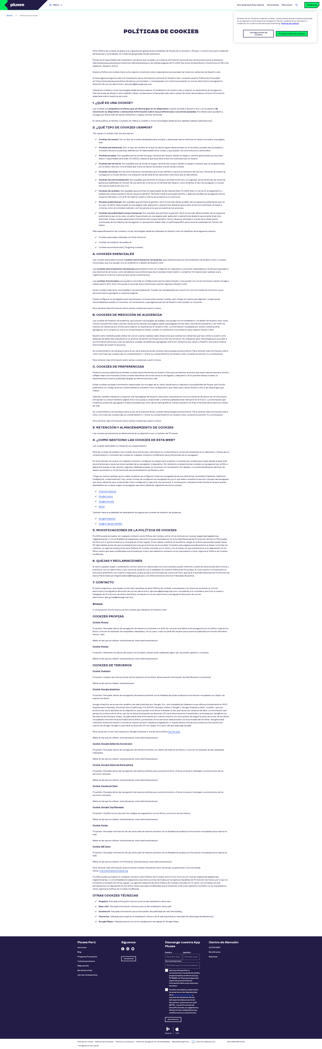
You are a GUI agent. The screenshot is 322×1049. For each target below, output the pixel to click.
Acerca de (81, 947)
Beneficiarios (214, 952)
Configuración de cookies (88, 1046)
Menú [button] (56, 5)
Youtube (132, 948)
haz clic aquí (174, 732)
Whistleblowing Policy (180, 1042)
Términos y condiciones (124, 1042)
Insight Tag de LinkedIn (110, 523)
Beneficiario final (84, 970)
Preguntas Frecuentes (87, 957)
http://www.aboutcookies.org (113, 871)
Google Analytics (107, 518)
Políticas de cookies (85, 1042)
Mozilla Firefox (106, 496)
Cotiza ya (312, 5)
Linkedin (127, 948)
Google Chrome (106, 501)
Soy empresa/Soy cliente (250, 5)
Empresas (213, 957)
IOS (177, 1033)
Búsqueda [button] (297, 5)
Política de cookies (290, 23)
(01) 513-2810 (214, 947)
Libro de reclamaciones (87, 975)
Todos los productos (86, 961)
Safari (102, 506)
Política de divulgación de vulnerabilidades (153, 1042)
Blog (79, 952)
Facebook (122, 948)
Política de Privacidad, (182, 995)
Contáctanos (129, 959)
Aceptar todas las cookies (292, 34)
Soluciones (273, 5)
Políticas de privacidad (104, 1042)
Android (168, 1033)
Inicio (9, 15)
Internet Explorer (107, 491)
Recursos (287, 5)
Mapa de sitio (83, 966)
